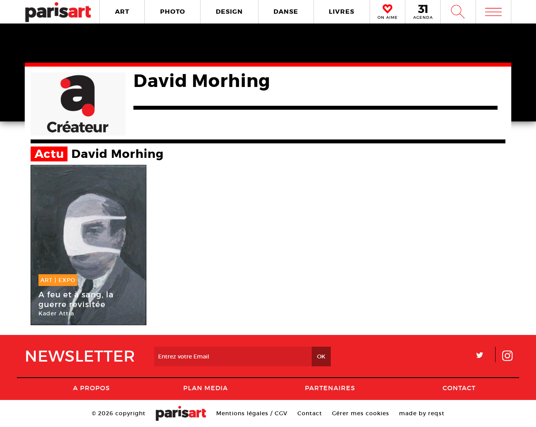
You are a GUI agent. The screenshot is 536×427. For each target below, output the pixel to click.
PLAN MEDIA (205, 388)
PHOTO (172, 11)
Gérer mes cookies (360, 413)
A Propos (91, 388)
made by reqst (422, 413)
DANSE (285, 11)
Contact (459, 388)
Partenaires (330, 388)
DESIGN (229, 11)
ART (122, 11)
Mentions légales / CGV (252, 413)
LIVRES (341, 11)
